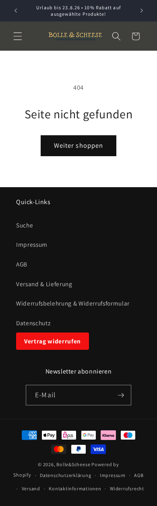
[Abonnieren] (120, 395)
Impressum (32, 244)
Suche (24, 225)
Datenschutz (33, 323)
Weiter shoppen (78, 145)
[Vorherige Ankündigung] (16, 11)
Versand (31, 488)
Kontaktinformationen (75, 488)
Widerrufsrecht (127, 488)
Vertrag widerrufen (52, 341)
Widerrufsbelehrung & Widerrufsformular (73, 303)
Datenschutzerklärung (65, 475)
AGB (21, 264)
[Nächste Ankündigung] (142, 11)
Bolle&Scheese (73, 464)
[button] (17, 36)
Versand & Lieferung (44, 284)
